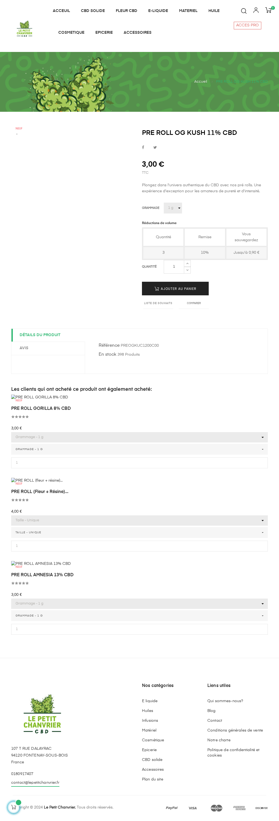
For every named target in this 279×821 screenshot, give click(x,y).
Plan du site (152, 779)
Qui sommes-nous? (225, 701)
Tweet (155, 148)
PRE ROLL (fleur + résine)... (39, 492)
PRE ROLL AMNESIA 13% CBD (42, 575)
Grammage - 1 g (29, 615)
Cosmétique (153, 740)
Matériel (149, 730)
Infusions (150, 721)
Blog (211, 711)
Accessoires (153, 770)
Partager (143, 148)
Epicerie (149, 750)
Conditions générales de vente (235, 730)
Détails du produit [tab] (40, 335)
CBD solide (152, 760)
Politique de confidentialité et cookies (233, 752)
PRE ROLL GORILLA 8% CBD (41, 409)
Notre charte (219, 740)
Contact (214, 721)
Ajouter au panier (178, 288)
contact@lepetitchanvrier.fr (35, 783)
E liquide (149, 701)
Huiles (147, 711)
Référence (109, 345)
